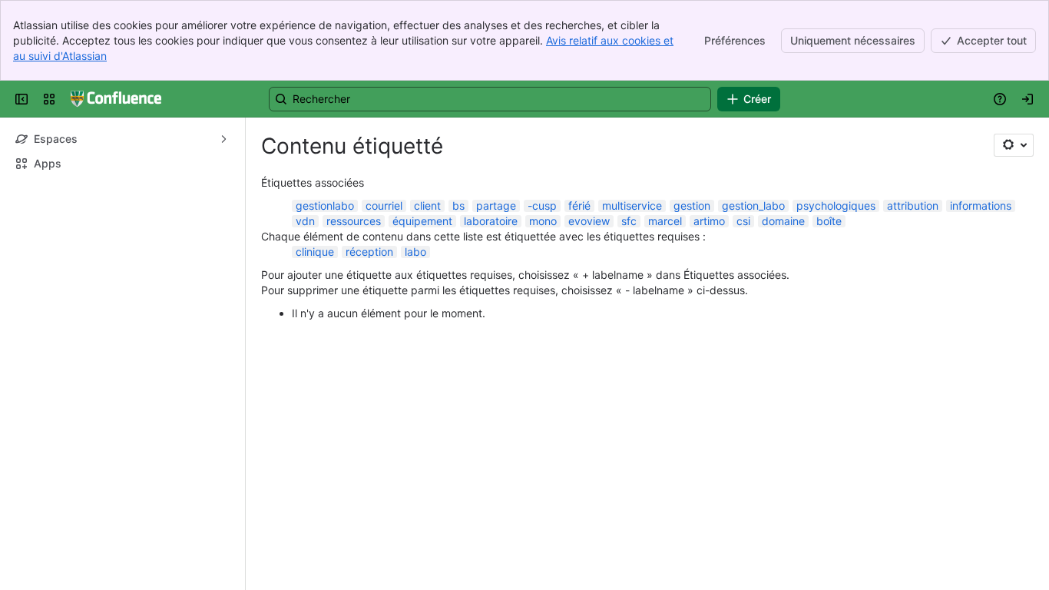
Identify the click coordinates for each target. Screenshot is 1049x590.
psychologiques (835, 205)
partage (496, 205)
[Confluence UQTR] (116, 99)
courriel (384, 205)
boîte (829, 220)
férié (579, 205)
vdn (305, 220)
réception (369, 251)
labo (415, 251)
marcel (665, 220)
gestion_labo (753, 205)
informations (980, 205)
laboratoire (491, 220)
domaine (783, 220)
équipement (422, 220)
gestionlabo (325, 205)
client (427, 205)
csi (743, 220)
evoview (589, 220)
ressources (353, 220)
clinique (315, 251)
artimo (709, 220)
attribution (912, 205)
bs (458, 205)
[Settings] (1014, 145)
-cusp (542, 205)
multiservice (632, 205)
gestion (691, 205)
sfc (629, 220)
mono (543, 220)
